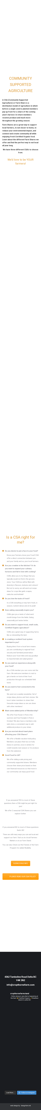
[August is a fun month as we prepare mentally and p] (20, 1014)
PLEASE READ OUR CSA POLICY (22, 876)
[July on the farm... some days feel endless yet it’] (20, 1035)
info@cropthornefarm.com (21, 984)
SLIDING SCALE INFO (20, 863)
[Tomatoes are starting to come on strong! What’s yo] (20, 1078)
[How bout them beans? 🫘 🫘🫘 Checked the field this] (20, 1057)
